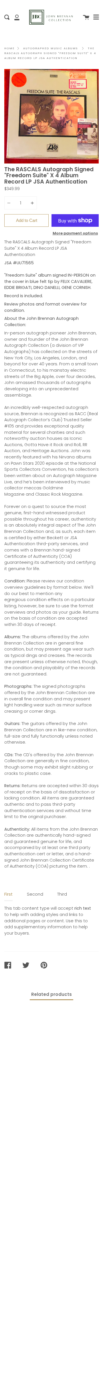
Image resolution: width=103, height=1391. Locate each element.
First (8, 894)
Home (9, 48)
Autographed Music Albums (50, 48)
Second (35, 894)
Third (62, 894)
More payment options (75, 233)
